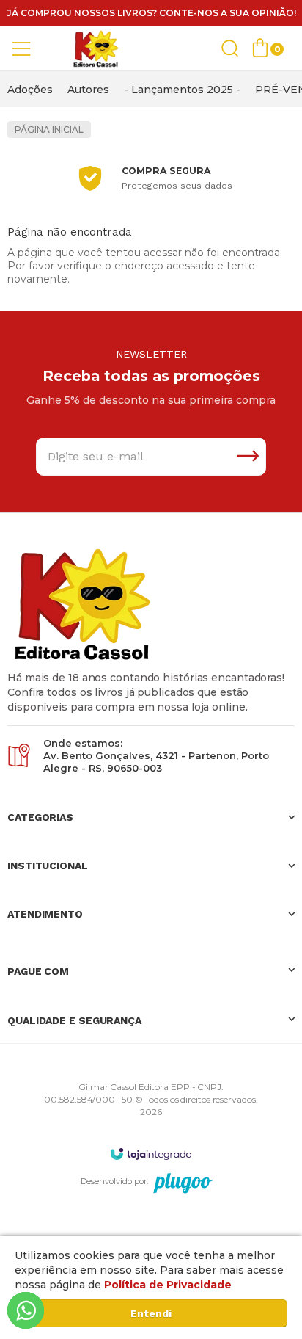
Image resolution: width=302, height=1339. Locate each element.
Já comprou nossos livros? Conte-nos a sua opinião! (151, 12)
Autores (88, 89)
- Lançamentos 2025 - (182, 89)
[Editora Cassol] (95, 49)
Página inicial (49, 129)
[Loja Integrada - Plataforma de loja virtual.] (151, 1153)
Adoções (30, 89)
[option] (30, 89)
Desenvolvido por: (114, 1181)
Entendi (151, 1313)
